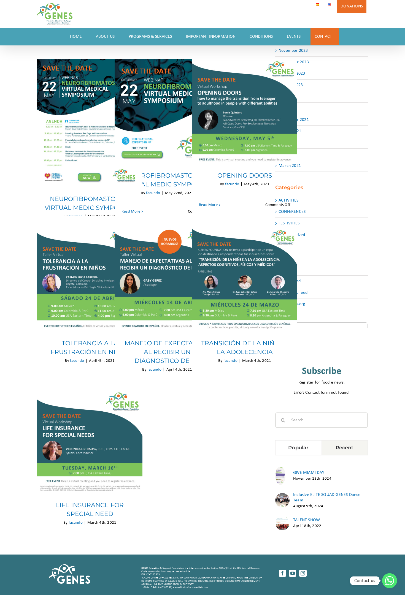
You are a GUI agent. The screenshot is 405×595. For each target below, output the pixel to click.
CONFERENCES (292, 212)
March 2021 (290, 166)
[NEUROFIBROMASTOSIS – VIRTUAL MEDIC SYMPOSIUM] (89, 123)
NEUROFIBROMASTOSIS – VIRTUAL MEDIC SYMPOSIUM (90, 115)
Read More (130, 212)
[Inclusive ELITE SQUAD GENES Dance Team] (282, 496)
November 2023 (293, 50)
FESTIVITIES (289, 223)
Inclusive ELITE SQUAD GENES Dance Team (327, 497)
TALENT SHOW (306, 520)
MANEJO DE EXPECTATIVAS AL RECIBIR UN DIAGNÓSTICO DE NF (167, 271)
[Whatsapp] (389, 580)
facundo (153, 193)
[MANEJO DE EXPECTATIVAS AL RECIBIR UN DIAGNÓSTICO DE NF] (167, 279)
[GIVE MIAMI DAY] (280, 469)
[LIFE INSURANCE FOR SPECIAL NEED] (89, 441)
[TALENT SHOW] (282, 519)
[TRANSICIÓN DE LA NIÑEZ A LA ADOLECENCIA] (244, 279)
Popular (298, 448)
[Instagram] (302, 573)
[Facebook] (282, 573)
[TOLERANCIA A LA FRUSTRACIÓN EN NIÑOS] (89, 279)
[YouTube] (292, 573)
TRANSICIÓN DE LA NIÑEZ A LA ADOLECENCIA (244, 271)
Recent (345, 448)
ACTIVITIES (288, 200)
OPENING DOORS (244, 106)
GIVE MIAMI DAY (308, 473)
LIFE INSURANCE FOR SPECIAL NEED (90, 433)
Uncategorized (292, 235)
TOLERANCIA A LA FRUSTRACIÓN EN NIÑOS (90, 271)
